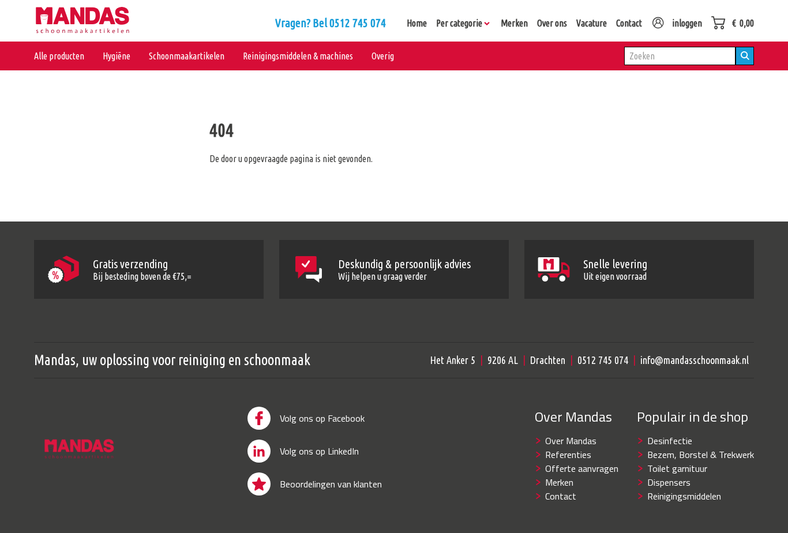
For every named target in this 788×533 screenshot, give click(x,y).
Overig (383, 56)
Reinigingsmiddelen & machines (298, 56)
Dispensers (669, 482)
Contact (560, 496)
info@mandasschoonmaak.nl (694, 360)
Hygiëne (116, 56)
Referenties (568, 454)
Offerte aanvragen (581, 468)
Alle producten (59, 56)
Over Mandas (570, 441)
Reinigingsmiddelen (684, 496)
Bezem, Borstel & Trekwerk (700, 454)
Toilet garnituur (677, 468)
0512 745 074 (602, 360)
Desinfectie (669, 441)
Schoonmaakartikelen (186, 56)
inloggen (687, 23)
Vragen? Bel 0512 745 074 (330, 22)
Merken (559, 482)
